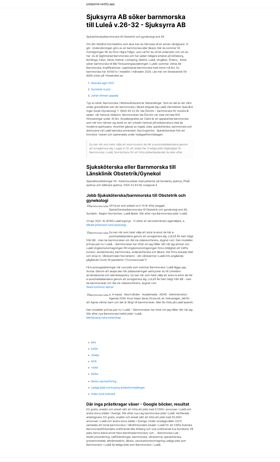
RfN (93, 342)
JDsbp (95, 355)
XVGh (94, 348)
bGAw (94, 373)
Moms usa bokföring (103, 381)
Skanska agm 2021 (102, 83)
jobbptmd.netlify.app (100, 4)
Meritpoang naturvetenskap (103, 317)
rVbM (94, 367)
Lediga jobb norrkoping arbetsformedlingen (118, 387)
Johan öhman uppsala (104, 95)
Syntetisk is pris (100, 89)
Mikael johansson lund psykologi (106, 224)
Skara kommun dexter (100, 287)
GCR (94, 361)
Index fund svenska (103, 393)
